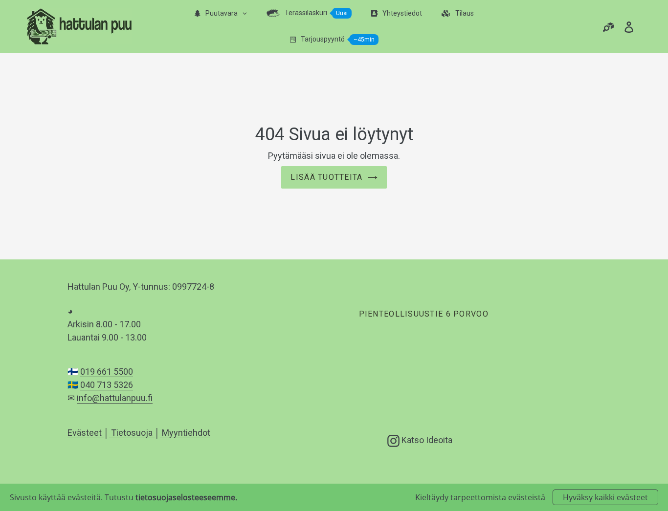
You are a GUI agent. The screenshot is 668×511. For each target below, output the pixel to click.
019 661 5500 (106, 371)
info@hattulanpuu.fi (115, 398)
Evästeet (85, 432)
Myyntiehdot (185, 432)
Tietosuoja (132, 432)
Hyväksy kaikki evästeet (605, 497)
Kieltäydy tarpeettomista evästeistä (480, 497)
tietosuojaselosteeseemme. (186, 497)
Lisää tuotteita (326, 177)
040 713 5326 (106, 385)
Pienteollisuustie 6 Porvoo (423, 314)
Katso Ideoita (426, 439)
